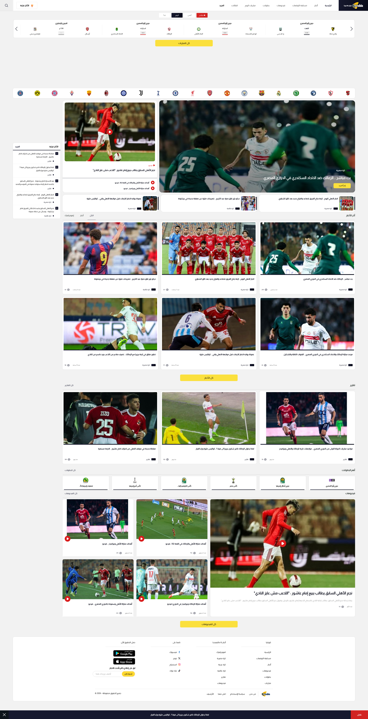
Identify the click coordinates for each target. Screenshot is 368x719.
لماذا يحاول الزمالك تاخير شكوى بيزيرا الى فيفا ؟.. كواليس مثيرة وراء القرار (180, 715)
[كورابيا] (353, 5)
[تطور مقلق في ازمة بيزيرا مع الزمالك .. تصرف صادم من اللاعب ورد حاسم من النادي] (109, 333)
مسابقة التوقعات (263, 658)
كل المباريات (184, 43)
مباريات (268, 683)
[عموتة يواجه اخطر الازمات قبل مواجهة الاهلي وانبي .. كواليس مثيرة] (110, 203)
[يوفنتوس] (141, 93)
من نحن (252, 694)
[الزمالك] (331, 93)
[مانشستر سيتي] (244, 93)
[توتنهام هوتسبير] (158, 93)
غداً (164, 15)
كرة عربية (222, 664)
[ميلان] (106, 93)
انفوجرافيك (221, 652)
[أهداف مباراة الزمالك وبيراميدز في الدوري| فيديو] (171, 588)
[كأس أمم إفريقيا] (135, 483)
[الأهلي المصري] (348, 93)
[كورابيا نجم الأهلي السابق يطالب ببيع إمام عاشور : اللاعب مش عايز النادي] (282, 558)
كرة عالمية (221, 671)
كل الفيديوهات (71, 493)
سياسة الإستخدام (237, 694)
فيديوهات (281, 5)
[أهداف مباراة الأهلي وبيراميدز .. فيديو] (110, 188)
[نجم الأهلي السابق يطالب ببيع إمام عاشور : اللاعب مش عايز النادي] (110, 139)
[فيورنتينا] (72, 93)
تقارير (223, 677)
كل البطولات (70, 470)
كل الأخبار (208, 378)
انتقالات (234, 5)
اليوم (177, 15)
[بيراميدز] (313, 93)
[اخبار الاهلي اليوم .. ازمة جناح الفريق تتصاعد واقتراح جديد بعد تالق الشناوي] (307, 203)
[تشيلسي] (175, 93)
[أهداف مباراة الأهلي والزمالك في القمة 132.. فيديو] (110, 182)
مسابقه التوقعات (299, 5)
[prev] (351, 29)
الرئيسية (328, 5)
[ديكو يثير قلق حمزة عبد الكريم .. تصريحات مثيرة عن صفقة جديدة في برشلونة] (208, 203)
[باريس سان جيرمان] (20, 93)
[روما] (89, 93)
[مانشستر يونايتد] (227, 93)
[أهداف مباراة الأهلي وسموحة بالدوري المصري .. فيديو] (98, 588)
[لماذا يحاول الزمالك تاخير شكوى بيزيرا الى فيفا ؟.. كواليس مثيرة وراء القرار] (208, 427)
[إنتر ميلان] (123, 93)
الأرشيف (210, 694)
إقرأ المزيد (342, 186)
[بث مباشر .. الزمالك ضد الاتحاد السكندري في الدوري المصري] (257, 146)
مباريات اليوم (250, 5)
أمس (189, 15)
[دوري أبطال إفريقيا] (282, 483)
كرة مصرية (221, 658)
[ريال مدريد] (279, 93)
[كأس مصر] (233, 483)
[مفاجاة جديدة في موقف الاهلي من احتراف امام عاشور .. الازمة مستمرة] (109, 427)
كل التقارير (69, 385)
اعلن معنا (222, 694)
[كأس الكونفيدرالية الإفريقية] (184, 483)
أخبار (316, 5)
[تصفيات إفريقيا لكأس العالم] (86, 483)
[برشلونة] (261, 93)
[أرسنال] (210, 93)
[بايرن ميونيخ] (54, 93)
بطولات (266, 5)
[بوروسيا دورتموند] (37, 93)
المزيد (17, 146)
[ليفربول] (192, 93)
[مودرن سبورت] (296, 93)
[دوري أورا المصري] (332, 483)
